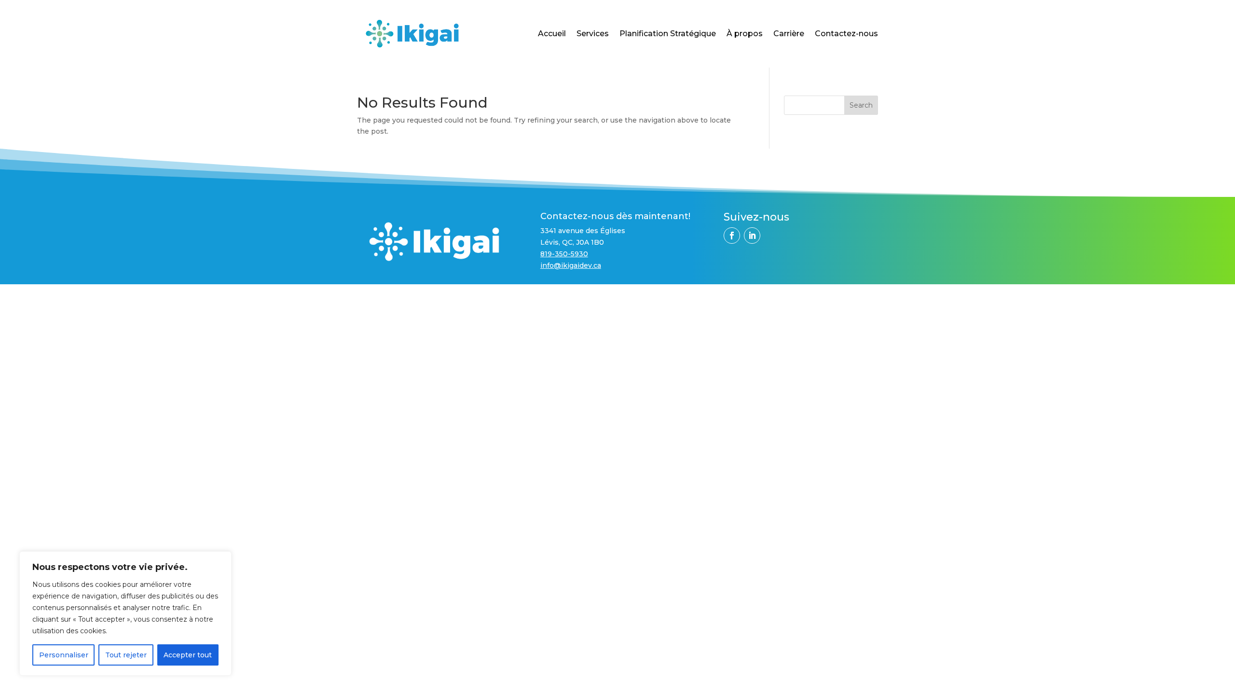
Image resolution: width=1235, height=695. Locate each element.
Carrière (788, 33)
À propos (745, 33)
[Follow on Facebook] (732, 235)
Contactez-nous (846, 33)
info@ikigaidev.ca (570, 265)
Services (592, 33)
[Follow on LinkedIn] (752, 235)
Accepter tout (188, 655)
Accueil (552, 33)
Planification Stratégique (667, 33)
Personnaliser (63, 655)
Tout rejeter (126, 655)
